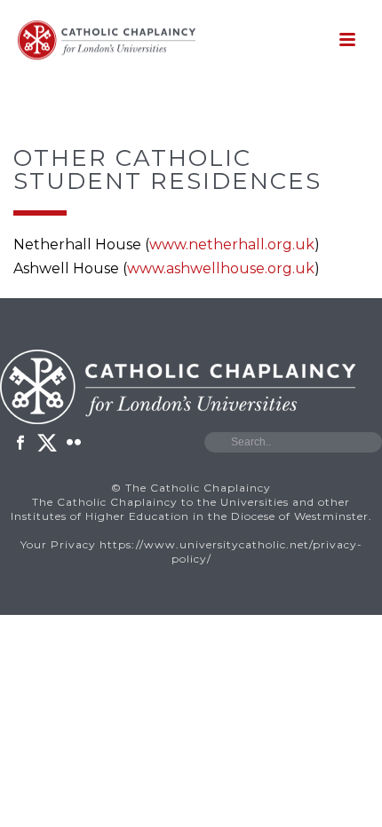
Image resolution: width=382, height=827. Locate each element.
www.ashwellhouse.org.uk (220, 268)
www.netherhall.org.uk (231, 244)
